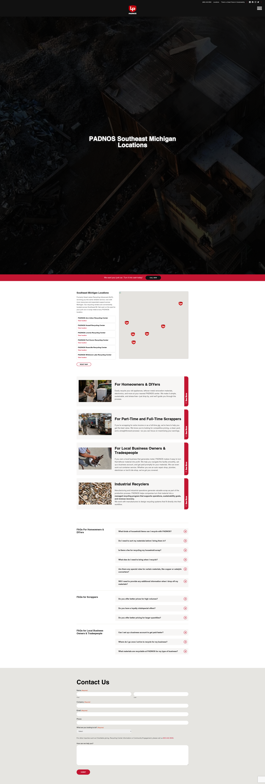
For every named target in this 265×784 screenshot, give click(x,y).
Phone (79, 719)
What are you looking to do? (90, 727)
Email (82, 710)
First (78, 697)
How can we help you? (85, 743)
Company (83, 702)
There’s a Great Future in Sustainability (233, 2)
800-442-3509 (168, 738)
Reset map (84, 364)
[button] (134, 342)
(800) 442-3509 (206, 2)
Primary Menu (259, 9)
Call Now (153, 278)
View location (82, 320)
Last (135, 697)
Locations (216, 2)
